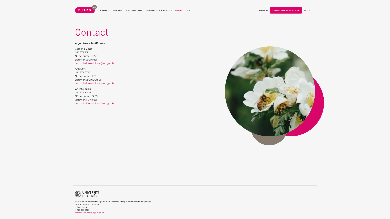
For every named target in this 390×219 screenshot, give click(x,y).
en (310, 10)
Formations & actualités (159, 10)
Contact (179, 10)
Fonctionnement (134, 10)
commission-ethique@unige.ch (94, 63)
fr (305, 10)
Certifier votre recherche (286, 10)
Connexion (262, 10)
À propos (104, 10)
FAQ (189, 10)
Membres (117, 10)
